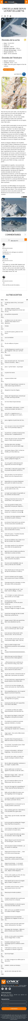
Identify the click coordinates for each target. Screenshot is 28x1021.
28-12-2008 (2, 675)
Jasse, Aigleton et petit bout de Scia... (14, 420)
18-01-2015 (2, 446)
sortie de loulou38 (17, 113)
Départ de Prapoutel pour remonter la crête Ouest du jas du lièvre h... (15, 384)
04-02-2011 (2, 578)
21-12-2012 (2, 518)
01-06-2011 (2, 558)
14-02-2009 (2, 663)
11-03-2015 (2, 421)
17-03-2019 (2, 345)
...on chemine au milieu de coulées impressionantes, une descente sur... (14, 710)
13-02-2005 (2, 835)
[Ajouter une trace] (8, 15)
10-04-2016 (2, 374)
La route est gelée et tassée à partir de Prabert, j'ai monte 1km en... (14, 798)
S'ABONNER (14, 1008)
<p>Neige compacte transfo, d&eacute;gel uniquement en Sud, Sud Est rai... (15, 310)
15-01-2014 (2, 488)
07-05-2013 (2, 500)
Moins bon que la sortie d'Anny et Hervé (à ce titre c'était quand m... (14, 657)
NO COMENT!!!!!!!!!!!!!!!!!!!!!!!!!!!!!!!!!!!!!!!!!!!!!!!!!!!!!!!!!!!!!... (15, 651)
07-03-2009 (2, 652)
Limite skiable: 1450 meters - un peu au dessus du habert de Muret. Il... (14, 408)
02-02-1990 (2, 967)
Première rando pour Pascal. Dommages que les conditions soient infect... (14, 943)
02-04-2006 (2, 770)
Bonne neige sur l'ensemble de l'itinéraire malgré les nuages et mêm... (15, 607)
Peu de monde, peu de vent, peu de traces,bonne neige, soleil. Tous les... (14, 639)
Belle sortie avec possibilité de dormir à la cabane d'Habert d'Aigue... (15, 910)
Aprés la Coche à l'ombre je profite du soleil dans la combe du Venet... (15, 552)
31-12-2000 (2, 943)
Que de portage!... (9, 953)
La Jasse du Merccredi (10, 378)
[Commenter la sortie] (2, 15)
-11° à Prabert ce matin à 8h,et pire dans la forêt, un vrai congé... (14, 595)
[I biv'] (10, 15)
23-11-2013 (2, 494)
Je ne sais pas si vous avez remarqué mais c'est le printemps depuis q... (14, 426)
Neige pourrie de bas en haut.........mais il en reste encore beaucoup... (15, 852)
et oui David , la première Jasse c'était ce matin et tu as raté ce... (15, 745)
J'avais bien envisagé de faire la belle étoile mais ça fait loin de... (14, 614)
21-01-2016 (2, 403)
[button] (14, 92)
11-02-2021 (2, 333)
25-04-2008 (2, 717)
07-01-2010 (2, 646)
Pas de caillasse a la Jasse (11, 343)
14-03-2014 (2, 470)
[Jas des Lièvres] (14, 207)
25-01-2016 (2, 391)
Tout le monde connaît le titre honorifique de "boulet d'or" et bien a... (15, 727)
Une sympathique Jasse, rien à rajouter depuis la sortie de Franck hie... (15, 691)
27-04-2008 (2, 711)
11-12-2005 (2, 799)
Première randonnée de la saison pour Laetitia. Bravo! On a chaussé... (15, 898)
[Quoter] (6, 250)
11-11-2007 (2, 752)
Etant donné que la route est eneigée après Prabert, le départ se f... (14, 881)
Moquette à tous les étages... (12, 390)
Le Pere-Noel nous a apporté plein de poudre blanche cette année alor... (15, 680)
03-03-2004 (2, 870)
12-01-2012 (2, 535)
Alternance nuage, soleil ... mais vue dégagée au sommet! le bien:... (14, 775)
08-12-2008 (2, 692)
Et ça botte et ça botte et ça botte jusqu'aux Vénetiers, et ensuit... (14, 722)
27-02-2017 (2, 362)
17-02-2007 (2, 758)
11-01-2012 (2, 541)
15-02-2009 (2, 658)
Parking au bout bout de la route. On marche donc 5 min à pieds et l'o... (14, 499)
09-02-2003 (2, 925)
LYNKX (16, 985)
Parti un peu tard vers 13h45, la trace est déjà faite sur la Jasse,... (15, 697)
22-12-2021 (2, 327)
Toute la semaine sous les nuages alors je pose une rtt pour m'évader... (14, 577)
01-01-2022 (2, 321)
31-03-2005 (2, 824)
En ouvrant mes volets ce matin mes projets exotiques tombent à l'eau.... (14, 757)
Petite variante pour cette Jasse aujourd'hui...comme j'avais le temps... (14, 858)
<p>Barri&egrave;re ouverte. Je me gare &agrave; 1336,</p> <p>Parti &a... (14, 350)
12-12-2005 (2, 794)
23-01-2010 (2, 640)
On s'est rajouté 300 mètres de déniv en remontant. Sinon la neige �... (15, 834)
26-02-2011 (2, 564)
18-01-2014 (2, 483)
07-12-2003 (2, 899)
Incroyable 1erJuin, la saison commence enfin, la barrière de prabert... (15, 557)
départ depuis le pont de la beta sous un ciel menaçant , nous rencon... (15, 840)
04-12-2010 (2, 596)
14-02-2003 (2, 918)
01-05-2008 (2, 704)
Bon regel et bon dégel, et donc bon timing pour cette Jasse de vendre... (14, 716)
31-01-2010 (2, 634)
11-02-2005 (2, 841)
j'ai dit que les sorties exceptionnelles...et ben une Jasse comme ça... (14, 602)
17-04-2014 (2, 458)
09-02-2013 (2, 512)
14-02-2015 (2, 427)
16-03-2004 (2, 865)
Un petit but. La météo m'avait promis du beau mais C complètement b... (15, 433)
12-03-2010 (2, 622)
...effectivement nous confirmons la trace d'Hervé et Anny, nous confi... (14, 662)
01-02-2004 (2, 894)
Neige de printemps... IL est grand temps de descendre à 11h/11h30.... (14, 864)
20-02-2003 (2, 911)
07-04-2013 (2, 506)
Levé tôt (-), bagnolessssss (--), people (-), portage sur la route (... (14, 414)
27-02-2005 (2, 830)
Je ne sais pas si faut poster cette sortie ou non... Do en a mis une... (14, 633)
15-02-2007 (2, 764)
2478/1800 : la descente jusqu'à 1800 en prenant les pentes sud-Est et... (15, 469)
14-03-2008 (2, 728)
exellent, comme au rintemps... (13, 965)
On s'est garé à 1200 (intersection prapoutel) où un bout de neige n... (14, 463)
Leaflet (21, 108)
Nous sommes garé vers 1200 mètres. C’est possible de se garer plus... (15, 810)
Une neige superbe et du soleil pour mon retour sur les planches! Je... (14, 546)
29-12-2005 (2, 782)
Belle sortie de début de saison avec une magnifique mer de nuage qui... (14, 793)
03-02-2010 (2, 628)
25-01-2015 (2, 434)
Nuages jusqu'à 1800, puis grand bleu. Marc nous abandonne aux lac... (15, 621)
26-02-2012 (2, 523)
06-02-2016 (2, 385)
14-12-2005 (2, 788)
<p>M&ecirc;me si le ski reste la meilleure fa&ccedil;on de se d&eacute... (13, 321)
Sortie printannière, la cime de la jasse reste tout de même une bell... (15, 904)
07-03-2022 (2, 310)
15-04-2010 (2, 615)
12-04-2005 (2, 811)
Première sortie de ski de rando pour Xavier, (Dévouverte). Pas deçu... (14, 924)
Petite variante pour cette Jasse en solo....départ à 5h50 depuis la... (14, 869)
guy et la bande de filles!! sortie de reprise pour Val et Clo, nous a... (14, 781)
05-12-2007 (2, 746)
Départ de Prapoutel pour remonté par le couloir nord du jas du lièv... (15, 396)
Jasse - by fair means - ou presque (14, 366)
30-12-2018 (2, 356)
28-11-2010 (2, 602)
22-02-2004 (2, 876)
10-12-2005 (2, 805)
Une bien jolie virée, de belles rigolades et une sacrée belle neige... (14, 445)
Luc (3, 246)
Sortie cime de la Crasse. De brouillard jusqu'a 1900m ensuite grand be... (15, 439)
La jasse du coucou (10, 372)
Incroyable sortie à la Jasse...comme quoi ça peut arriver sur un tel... (14, 887)
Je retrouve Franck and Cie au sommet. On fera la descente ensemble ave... (15, 522)
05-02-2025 (2, 304)
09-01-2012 (2, 547)
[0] (9, 240)
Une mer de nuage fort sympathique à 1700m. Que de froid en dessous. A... (15, 787)
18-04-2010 (2, 608)
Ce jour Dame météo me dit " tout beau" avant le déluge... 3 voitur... (14, 590)
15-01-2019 (2, 350)
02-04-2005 (2, 817)
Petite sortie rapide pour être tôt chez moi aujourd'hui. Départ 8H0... (15, 875)
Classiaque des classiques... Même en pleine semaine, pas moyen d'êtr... (14, 930)
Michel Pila (19, 74)
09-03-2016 (2, 380)
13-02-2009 (2, 669)
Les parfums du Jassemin (11, 314)
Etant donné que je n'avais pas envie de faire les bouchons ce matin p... (14, 570)
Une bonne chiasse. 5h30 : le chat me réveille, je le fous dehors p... (14, 451)
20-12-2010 (2, 591)
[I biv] (2, 19)
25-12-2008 (2, 681)
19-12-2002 (2, 931)
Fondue (7, 326)
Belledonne (12, 61)
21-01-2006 (2, 776)
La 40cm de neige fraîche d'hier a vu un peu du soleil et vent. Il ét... (15, 487)
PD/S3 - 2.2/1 (13, 62)
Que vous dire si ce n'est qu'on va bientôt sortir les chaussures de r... (14, 475)
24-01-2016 (2, 397)
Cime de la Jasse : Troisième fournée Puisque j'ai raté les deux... (14, 534)
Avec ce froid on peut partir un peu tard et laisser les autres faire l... (14, 668)
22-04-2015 (2, 409)
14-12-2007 (2, 740)
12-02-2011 (2, 571)
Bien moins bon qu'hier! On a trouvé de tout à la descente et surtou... (15, 528)
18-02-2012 (2, 529)
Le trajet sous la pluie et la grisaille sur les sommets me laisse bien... (15, 493)
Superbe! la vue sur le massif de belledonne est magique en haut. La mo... (14, 918)
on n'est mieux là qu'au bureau (13, 401)
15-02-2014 (2, 476)
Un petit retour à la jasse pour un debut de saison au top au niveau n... (14, 739)
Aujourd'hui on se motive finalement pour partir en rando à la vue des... (14, 482)
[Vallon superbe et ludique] (14, 224)
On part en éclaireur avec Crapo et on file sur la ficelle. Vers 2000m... (15, 540)
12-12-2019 (2, 339)
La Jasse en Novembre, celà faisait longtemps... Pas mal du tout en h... (14, 751)
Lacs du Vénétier (9, 337)
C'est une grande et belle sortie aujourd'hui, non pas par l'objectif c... (14, 505)
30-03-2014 (2, 464)
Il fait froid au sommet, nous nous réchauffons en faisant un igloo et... (14, 948)
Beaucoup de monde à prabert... (13, 892)
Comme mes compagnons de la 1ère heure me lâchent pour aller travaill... (14, 627)
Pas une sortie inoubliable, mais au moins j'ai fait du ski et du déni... (14, 563)
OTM (25, 108)
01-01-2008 (2, 734)
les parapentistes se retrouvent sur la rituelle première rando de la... (15, 804)
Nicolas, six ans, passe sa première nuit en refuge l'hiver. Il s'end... (14, 936)
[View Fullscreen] (3, 84)
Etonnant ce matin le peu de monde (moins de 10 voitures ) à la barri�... (14, 511)
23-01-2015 (2, 440)
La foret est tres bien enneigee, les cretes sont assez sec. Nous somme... (15, 686)
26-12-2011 (2, 553)
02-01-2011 (2, 584)
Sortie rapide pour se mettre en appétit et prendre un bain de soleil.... (14, 769)
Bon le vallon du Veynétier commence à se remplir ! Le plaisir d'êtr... (15, 763)
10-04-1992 (2, 961)
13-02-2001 (2, 937)
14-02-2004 (2, 888)
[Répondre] (25, 235)
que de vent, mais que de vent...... (13, 971)
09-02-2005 (2, 847)
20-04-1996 (2, 955)
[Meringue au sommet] (14, 27)
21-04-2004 (2, 859)
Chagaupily (7, 355)
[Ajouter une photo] (5, 15)
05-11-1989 (2, 972)
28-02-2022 (2, 315)
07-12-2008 (2, 698)
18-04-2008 (2, 723)
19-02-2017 (2, 368)
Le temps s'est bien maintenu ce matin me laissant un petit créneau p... (15, 517)
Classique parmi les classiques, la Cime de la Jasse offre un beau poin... (15, 583)
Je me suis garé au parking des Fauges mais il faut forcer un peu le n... (15, 823)
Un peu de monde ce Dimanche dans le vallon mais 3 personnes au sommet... (15, 674)
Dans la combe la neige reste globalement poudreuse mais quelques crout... (15, 646)
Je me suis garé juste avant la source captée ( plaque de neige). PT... (14, 457)
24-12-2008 (2, 687)
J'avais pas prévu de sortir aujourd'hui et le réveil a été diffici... (15, 703)
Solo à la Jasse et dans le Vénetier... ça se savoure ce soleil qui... (15, 846)
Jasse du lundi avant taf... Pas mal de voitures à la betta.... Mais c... (14, 361)
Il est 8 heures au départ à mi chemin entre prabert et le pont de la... (14, 829)
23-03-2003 (2, 905)
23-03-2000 (2, 949)
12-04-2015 (2, 415)
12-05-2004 (2, 853)
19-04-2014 (2, 452)
